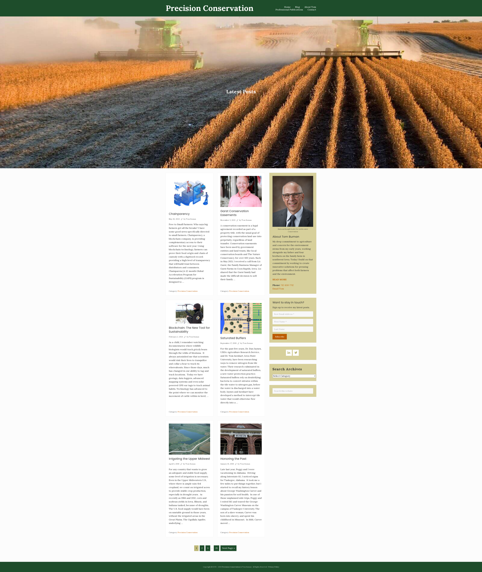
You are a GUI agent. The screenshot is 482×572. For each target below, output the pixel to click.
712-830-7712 (287, 285)
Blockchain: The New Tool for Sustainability (189, 330)
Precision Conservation (209, 8)
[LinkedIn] (289, 353)
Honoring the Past (233, 459)
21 (217, 549)
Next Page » (228, 549)
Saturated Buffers (233, 338)
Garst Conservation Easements (234, 213)
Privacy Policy (273, 567)
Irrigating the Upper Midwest (189, 459)
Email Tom (278, 288)
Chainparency (179, 214)
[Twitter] (296, 353)
